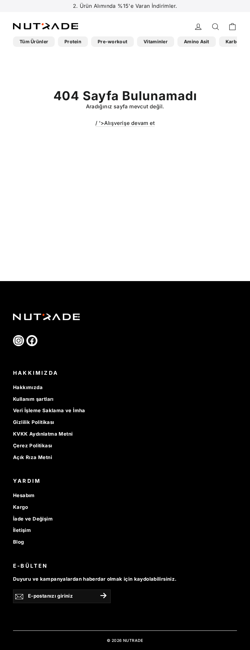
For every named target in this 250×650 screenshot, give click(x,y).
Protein (72, 41)
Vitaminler (156, 41)
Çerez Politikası (32, 446)
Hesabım (24, 495)
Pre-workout (112, 41)
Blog (18, 542)
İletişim (22, 530)
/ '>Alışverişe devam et (125, 123)
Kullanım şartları (33, 399)
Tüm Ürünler (34, 41)
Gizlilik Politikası (33, 422)
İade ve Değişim (33, 519)
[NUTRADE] (36, 26)
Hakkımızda (28, 387)
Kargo (20, 507)
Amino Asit (196, 41)
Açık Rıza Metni (32, 457)
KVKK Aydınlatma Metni (43, 434)
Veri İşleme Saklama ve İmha (49, 410)
